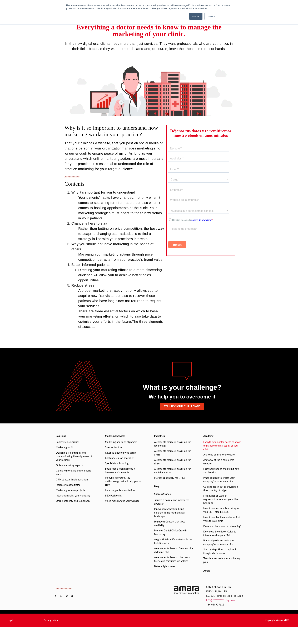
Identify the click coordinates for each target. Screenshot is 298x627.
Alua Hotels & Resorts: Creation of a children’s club (173, 550)
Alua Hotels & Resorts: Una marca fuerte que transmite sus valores (172, 559)
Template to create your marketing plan (221, 560)
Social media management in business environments (120, 471)
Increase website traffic (68, 485)
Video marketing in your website (122, 501)
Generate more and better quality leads (73, 473)
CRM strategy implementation (72, 480)
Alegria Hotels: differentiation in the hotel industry (173, 541)
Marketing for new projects (70, 490)
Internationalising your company (73, 496)
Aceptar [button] (196, 16)
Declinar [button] (211, 16)
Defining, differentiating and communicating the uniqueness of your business (74, 456)
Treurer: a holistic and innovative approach (171, 502)
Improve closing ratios (67, 442)
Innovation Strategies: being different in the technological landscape (169, 513)
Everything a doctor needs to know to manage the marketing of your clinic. (222, 446)
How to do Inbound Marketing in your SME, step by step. (221, 510)
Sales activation (113, 447)
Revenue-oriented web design (120, 453)
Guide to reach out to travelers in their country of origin (221, 489)
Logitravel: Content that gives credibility (169, 524)
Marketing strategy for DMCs (169, 478)
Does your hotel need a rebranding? (222, 526)
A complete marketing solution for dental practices (172, 471)
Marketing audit (64, 447)
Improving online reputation (120, 490)
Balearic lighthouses (164, 566)
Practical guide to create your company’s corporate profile (219, 480)
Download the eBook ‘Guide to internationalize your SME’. (219, 534)
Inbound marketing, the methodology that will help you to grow (123, 481)
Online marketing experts (69, 465)
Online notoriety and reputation (73, 501)
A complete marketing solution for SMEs (172, 453)
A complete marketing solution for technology (172, 444)
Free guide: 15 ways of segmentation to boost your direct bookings (221, 499)
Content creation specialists (119, 458)
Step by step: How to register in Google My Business (220, 551)
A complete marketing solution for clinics (172, 462)
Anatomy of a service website (219, 455)
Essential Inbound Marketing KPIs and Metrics (221, 471)
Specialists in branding (116, 463)
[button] (10, 620)
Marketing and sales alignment (121, 442)
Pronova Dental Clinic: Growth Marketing (170, 533)
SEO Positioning (113, 496)
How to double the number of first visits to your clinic (221, 519)
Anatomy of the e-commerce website (218, 462)
